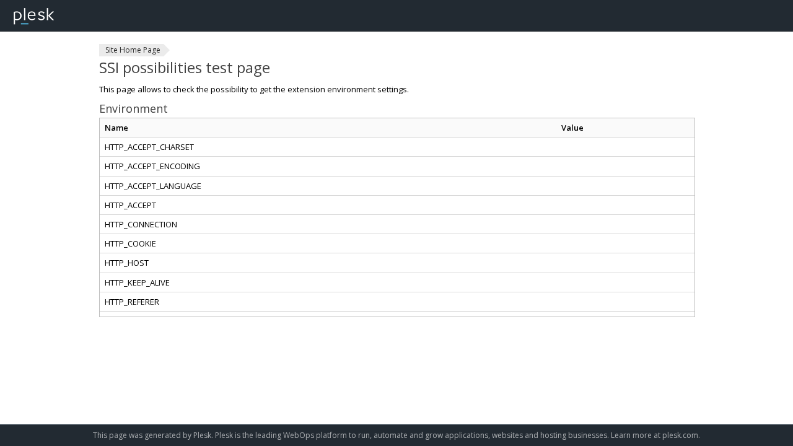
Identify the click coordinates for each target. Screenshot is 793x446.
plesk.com (680, 435)
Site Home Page (132, 50)
